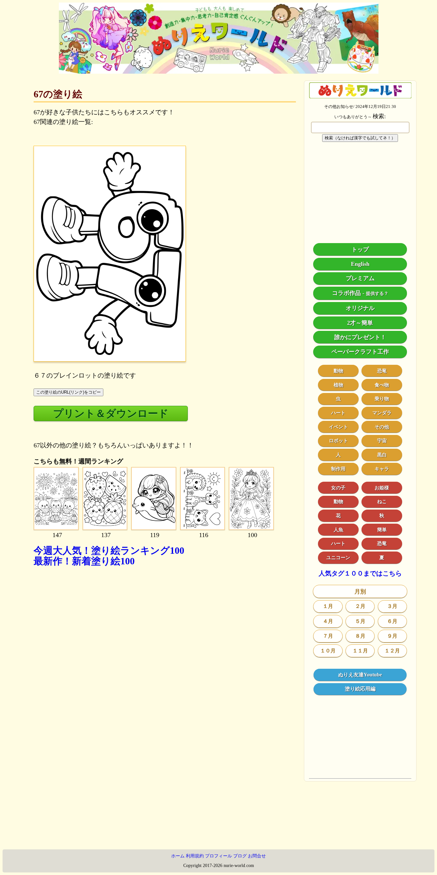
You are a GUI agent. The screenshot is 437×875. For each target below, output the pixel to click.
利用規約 (195, 856)
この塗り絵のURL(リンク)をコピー (68, 392)
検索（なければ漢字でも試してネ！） (360, 137)
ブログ (240, 856)
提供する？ (377, 293)
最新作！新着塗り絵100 (84, 561)
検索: (379, 116)
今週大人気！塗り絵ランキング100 (109, 550)
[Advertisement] (165, 645)
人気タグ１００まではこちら (360, 573)
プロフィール (218, 856)
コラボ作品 (346, 293)
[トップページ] (218, 71)
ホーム (178, 856)
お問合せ (257, 856)
